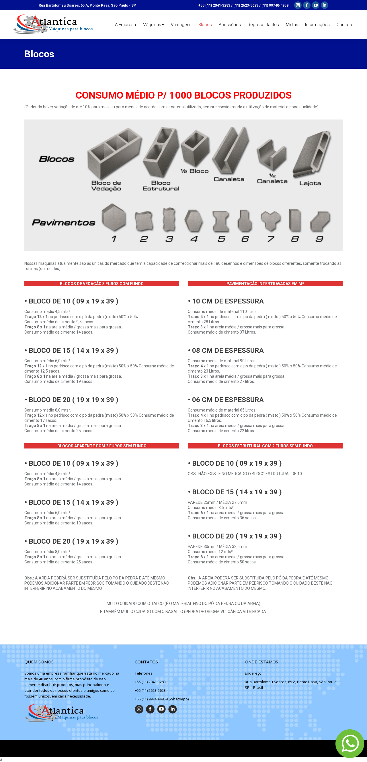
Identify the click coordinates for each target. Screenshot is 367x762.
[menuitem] (125, 24)
